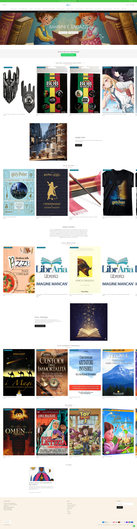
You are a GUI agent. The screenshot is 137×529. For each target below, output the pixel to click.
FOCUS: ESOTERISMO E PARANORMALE (68, 346)
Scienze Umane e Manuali (107, 9)
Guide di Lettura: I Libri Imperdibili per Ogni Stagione (40, 484)
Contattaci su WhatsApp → (68, 55)
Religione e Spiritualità (79, 9)
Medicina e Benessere (70, 9)
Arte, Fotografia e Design (23, 9)
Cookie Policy (69, 508)
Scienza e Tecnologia (98, 9)
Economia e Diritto (38, 9)
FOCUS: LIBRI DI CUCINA (68, 243)
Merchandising (123, 9)
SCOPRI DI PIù (68, 32)
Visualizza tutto (68, 64)
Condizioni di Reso (70, 506)
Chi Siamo (69, 511)
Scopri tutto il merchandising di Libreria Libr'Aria (68, 63)
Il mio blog (68, 465)
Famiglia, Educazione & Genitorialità (49, 9)
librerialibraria (8, 524)
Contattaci (69, 513)
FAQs (68, 510)
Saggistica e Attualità (88, 9)
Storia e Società (116, 9)
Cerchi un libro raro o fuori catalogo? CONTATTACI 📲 (68, 1)
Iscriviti (119, 507)
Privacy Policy (69, 503)
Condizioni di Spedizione (71, 505)
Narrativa (30, 9)
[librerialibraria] (68, 4)
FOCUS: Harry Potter (68, 166)
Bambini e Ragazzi (14, 9)
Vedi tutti (78, 145)
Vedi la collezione (40, 325)
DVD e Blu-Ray (68, 405)
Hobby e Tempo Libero (60, 9)
